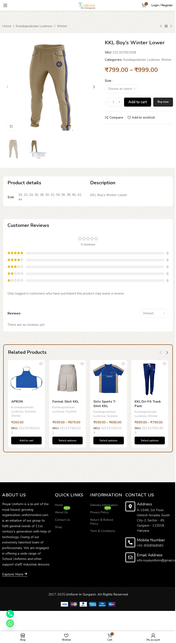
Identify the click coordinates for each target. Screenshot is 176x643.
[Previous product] (161, 26)
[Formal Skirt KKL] (67, 378)
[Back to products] (166, 26)
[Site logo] (88, 5)
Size (108, 81)
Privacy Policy (100, 511)
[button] (7, 87)
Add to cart (137, 102)
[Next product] (171, 26)
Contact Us (62, 520)
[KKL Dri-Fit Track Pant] (149, 378)
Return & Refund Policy (101, 522)
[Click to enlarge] (11, 126)
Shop (58, 527)
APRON (17, 401)
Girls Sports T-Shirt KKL (104, 403)
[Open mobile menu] (5, 5)
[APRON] (26, 378)
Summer (30, 411)
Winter (62, 26)
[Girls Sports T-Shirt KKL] (108, 378)
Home (6, 26)
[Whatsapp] (10, 623)
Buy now (163, 102)
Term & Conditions (102, 531)
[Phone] (10, 614)
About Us (62, 511)
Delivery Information (104, 505)
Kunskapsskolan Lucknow (34, 26)
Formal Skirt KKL (65, 401)
